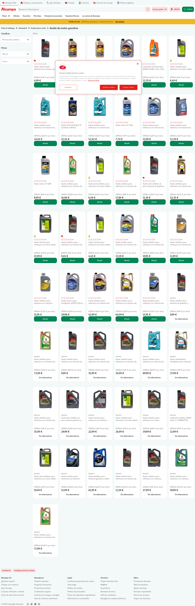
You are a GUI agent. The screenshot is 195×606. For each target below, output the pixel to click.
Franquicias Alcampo (142, 581)
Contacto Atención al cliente (12, 591)
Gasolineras (105, 588)
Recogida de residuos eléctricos (113, 598)
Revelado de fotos (108, 591)
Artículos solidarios (108, 595)
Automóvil (22, 28)
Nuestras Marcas (72, 16)
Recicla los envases (141, 595)
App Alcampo (6, 588)
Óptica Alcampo (140, 588)
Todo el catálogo (8, 28)
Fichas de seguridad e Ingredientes (81, 595)
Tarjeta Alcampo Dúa (109, 581)
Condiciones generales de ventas (80, 581)
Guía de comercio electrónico (46, 598)
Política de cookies (74, 588)
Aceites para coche (38, 28)
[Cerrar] (138, 64)
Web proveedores (141, 584)
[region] (98, 77)
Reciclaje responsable (142, 591)
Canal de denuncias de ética (12, 595)
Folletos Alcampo (41, 581)
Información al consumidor (78, 598)
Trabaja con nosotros (9, 584)
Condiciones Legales (42, 591)
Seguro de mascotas (142, 598)
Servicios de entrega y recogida (46, 595)
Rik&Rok (104, 584)
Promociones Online (42, 588)
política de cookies (93, 80)
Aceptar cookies (128, 87)
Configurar (68, 87)
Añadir (45, 85)
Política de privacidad (76, 591)
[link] (24, 570)
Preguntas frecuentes (42, 584)
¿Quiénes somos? (8, 581)
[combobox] (81, 9)
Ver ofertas (119, 21)
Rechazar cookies (109, 87)
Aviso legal (71, 584)
